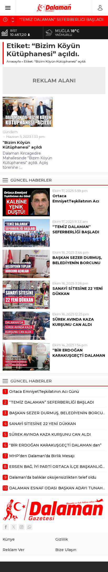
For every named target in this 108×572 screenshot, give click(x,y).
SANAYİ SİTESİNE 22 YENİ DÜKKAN (77, 291)
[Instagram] (21, 527)
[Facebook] (6, 527)
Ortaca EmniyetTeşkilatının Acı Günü (75, 201)
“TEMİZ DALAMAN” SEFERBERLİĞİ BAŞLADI (61, 19)
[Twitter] (13, 527)
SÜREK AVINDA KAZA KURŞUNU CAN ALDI (73, 322)
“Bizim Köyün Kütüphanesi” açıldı (22, 145)
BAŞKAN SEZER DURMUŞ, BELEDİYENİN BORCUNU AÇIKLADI (77, 262)
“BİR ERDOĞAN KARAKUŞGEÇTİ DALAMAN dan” (78, 355)
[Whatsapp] (29, 527)
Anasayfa (14, 61)
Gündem (10, 132)
